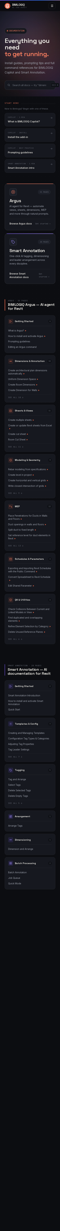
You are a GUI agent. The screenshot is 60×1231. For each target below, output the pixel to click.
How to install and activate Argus (27, 336)
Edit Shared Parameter (21, 585)
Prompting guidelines (19, 341)
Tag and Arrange (17, 779)
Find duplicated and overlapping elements (25, 619)
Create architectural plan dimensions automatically (27, 372)
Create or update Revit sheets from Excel (30, 427)
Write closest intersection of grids (27, 486)
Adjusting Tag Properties (21, 744)
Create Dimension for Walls (24, 390)
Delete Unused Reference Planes (26, 632)
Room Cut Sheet (18, 439)
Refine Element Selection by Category (29, 626)
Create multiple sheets (21, 420)
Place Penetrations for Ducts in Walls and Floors (27, 517)
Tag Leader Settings (18, 749)
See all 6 (15, 639)
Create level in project (21, 475)
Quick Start (14, 709)
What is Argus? (17, 330)
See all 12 (16, 546)
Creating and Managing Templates (26, 733)
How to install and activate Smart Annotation (25, 703)
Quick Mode (14, 883)
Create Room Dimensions (23, 384)
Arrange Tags (15, 825)
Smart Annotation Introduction (24, 695)
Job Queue (14, 878)
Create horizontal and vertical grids (28, 480)
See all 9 (15, 493)
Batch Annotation (17, 872)
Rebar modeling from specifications (28, 469)
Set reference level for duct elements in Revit (29, 537)
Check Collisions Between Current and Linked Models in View (28, 611)
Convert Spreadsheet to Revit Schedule (29, 578)
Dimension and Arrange (20, 849)
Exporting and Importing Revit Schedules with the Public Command (29, 570)
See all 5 (15, 803)
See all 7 (15, 757)
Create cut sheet (18, 434)
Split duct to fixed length (22, 529)
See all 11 (16, 447)
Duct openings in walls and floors (27, 524)
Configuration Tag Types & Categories (28, 738)
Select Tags (14, 785)
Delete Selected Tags (19, 790)
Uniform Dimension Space (23, 379)
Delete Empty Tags (18, 796)
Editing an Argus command (22, 347)
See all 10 (16, 397)
